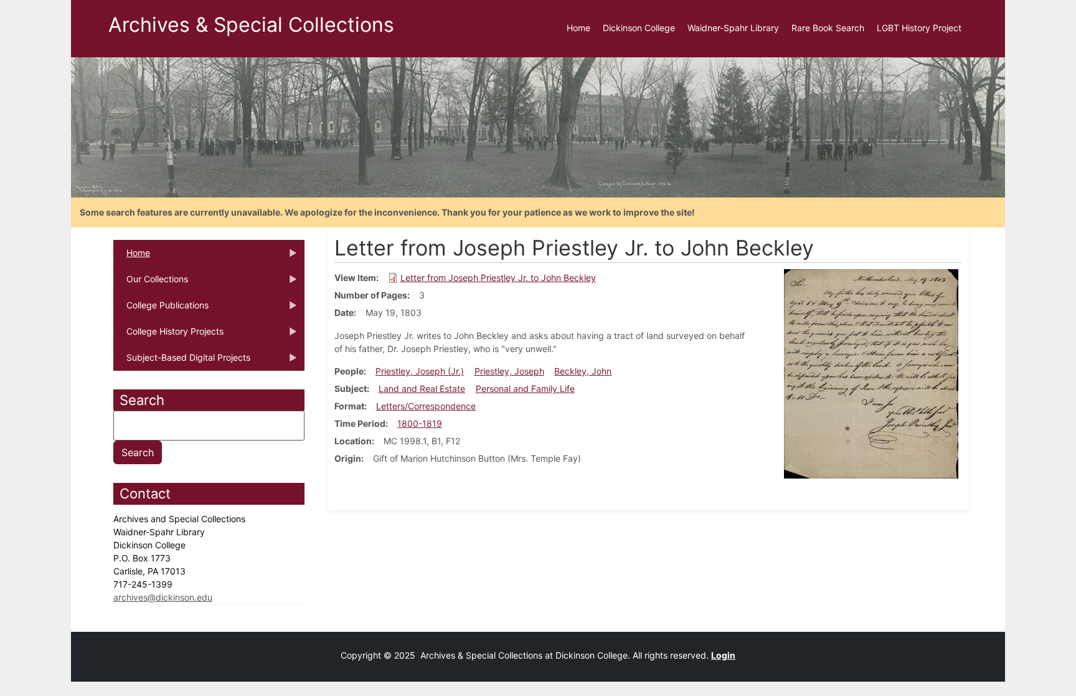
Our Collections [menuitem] (150, 283)
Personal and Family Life (525, 388)
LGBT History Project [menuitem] (919, 27)
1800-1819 (419, 423)
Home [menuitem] (578, 27)
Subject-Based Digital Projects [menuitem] (181, 361)
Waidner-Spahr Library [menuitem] (733, 27)
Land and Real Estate (422, 388)
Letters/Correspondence (426, 406)
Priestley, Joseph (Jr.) (419, 371)
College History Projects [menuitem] (168, 335)
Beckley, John (582, 371)
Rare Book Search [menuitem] (827, 27)
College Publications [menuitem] (161, 309)
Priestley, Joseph (509, 371)
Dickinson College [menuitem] (639, 27)
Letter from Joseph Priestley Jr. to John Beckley (498, 277)
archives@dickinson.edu (162, 597)
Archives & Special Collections (251, 24)
